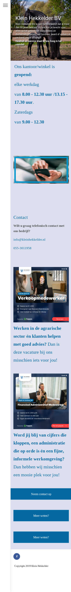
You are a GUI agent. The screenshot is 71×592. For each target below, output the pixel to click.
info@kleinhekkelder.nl (29, 239)
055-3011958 (22, 248)
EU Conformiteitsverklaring (28, 580)
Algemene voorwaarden (26, 570)
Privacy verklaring (23, 575)
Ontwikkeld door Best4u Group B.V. (32, 585)
